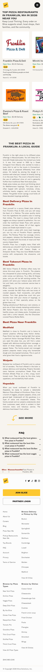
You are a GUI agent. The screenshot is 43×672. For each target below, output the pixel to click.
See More (26, 417)
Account (6, 553)
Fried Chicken (27, 618)
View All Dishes (27, 648)
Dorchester (26, 557)
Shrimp (24, 632)
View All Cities (27, 578)
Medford (25, 572)
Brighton (25, 553)
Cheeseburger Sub (28, 598)
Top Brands (7, 543)
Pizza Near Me (8, 531)
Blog (4, 526)
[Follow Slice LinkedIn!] (36, 481)
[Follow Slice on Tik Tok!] (32, 481)
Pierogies (25, 627)
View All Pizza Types (10, 650)
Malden (24, 562)
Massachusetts (15, 470)
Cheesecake (26, 593)
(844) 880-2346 (8, 660)
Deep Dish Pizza (9, 605)
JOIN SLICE (21, 492)
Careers (6, 521)
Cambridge (26, 543)
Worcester (25, 524)
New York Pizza (8, 591)
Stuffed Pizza (8, 639)
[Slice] (6, 5)
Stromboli (25, 637)
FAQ (4, 548)
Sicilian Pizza (8, 596)
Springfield (26, 528)
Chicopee (25, 567)
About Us (6, 516)
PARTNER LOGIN (22, 501)
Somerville (26, 533)
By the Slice (7, 610)
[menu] (37, 5)
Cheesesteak (26, 603)
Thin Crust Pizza (9, 634)
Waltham (25, 538)
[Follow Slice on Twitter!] (29, 481)
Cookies (25, 608)
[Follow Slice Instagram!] (39, 481)
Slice (4, 470)
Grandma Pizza (8, 630)
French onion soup (29, 613)
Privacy (5, 557)
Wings (24, 642)
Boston (24, 519)
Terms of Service (9, 562)
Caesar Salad (27, 589)
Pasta (24, 622)
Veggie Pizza (7, 601)
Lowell (24, 548)
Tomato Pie (7, 625)
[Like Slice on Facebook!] (25, 481)
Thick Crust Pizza (9, 644)
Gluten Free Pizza (9, 615)
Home (5, 512)
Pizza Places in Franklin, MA (28, 471)
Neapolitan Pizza (9, 620)
